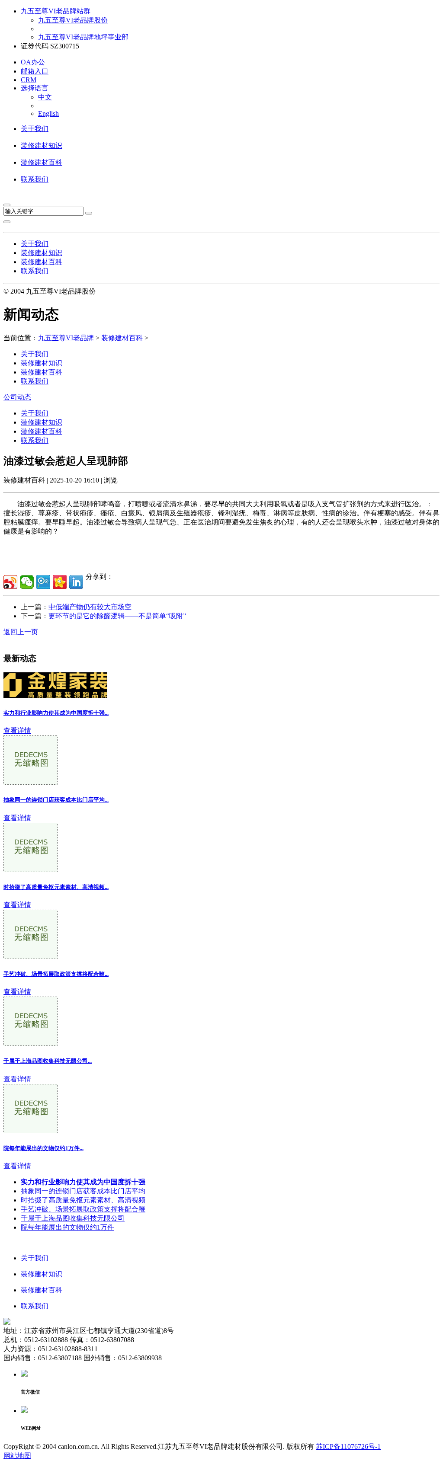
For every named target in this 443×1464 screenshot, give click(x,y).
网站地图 (17, 1455)
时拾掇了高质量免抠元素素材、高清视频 (83, 1200)
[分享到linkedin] (76, 582)
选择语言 (34, 88)
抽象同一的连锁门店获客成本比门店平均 (83, 1191)
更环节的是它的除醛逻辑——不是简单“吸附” (117, 616)
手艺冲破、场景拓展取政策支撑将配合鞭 (83, 1209)
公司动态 (17, 397)
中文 (45, 97)
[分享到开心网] (60, 582)
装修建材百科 (41, 162)
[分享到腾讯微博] (43, 582)
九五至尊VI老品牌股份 (73, 20)
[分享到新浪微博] (10, 582)
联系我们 (34, 179)
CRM (28, 79)
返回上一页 (20, 632)
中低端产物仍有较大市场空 (90, 607)
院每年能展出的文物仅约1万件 (67, 1227)
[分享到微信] (27, 582)
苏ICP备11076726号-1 (348, 1446)
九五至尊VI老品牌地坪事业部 (83, 37)
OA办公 (33, 62)
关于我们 (34, 128)
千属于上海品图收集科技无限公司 (73, 1218)
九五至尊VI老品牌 (66, 338)
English (48, 113)
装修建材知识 (41, 145)
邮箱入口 (34, 71)
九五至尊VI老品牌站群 (55, 11)
